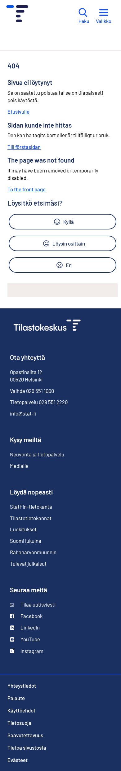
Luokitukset (23, 529)
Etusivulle (18, 111)
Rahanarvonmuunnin (33, 552)
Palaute (16, 698)
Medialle (19, 466)
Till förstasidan (24, 147)
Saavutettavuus (25, 735)
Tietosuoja (19, 723)
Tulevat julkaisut (28, 563)
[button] (62, 221)
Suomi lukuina (25, 541)
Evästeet (17, 760)
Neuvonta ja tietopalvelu (37, 454)
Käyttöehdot (21, 710)
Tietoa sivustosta (26, 747)
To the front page (26, 189)
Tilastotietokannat (31, 518)
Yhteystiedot (21, 685)
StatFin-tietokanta (31, 506)
